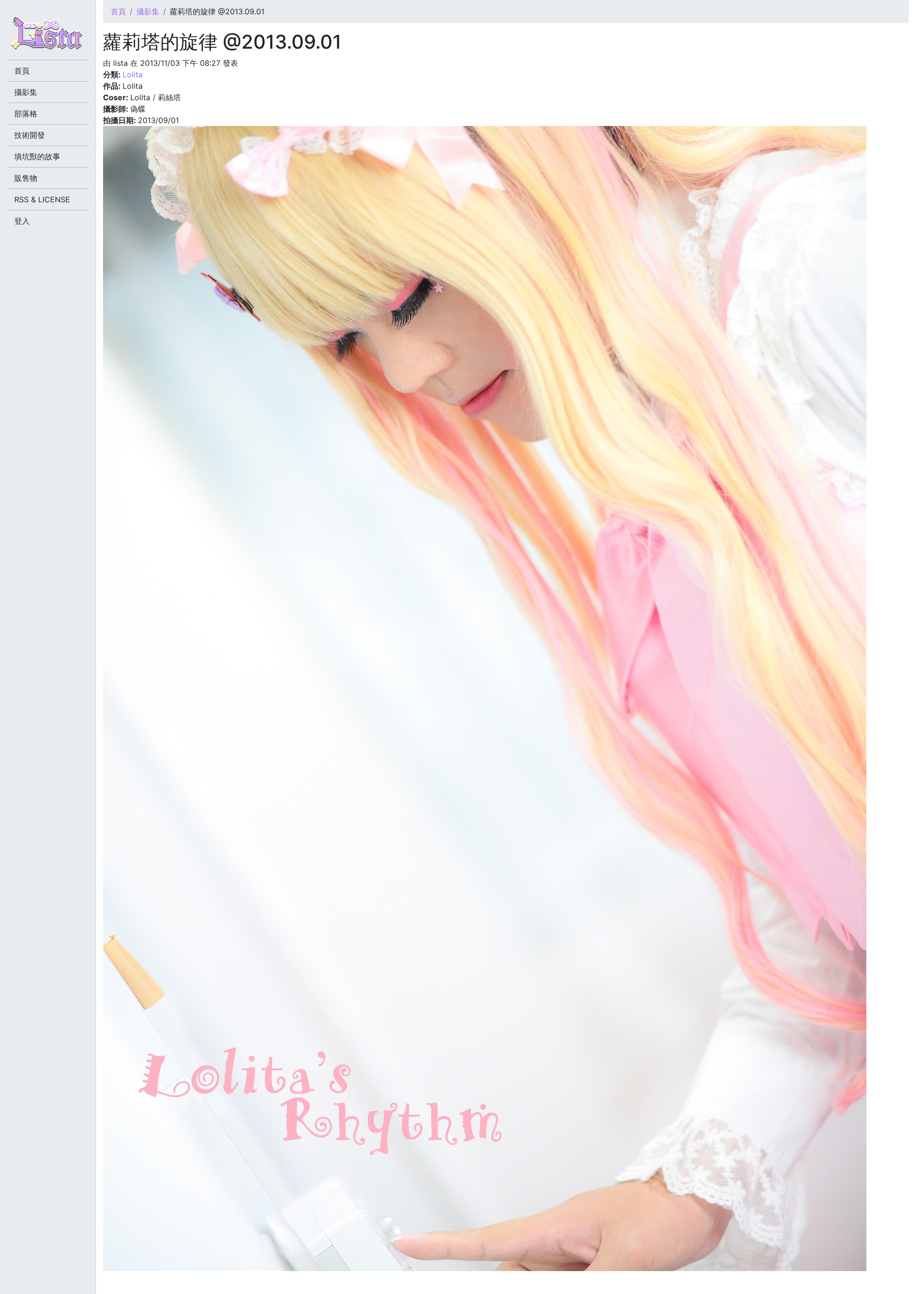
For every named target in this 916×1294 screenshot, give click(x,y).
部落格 (25, 113)
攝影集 (147, 11)
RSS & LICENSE (42, 199)
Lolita (133, 74)
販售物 (25, 178)
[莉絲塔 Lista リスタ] (47, 36)
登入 (22, 221)
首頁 (118, 11)
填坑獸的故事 (37, 156)
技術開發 (29, 135)
